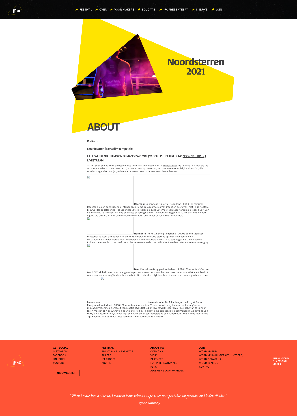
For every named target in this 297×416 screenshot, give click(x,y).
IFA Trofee (108, 359)
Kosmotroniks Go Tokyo (161, 302)
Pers (153, 366)
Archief (107, 363)
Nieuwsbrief (66, 373)
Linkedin (59, 359)
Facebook (59, 355)
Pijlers (106, 355)
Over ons (156, 351)
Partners (156, 359)
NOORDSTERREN (193, 156)
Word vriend (208, 351)
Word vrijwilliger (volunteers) (221, 355)
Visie (153, 355)
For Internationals (163, 363)
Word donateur (210, 359)
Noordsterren (170, 165)
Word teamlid (208, 363)
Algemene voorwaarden (167, 370)
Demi (137, 269)
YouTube (59, 363)
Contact (205, 366)
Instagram (60, 351)
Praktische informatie (117, 351)
